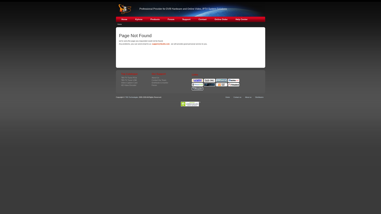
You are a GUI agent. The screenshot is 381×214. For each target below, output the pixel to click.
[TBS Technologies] (124, 9)
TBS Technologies (131, 97)
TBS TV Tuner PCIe (129, 78)
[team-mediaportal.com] (209, 84)
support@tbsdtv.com (161, 44)
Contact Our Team (159, 80)
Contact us (237, 97)
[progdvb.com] (197, 84)
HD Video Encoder (128, 85)
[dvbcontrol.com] (221, 80)
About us (248, 97)
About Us (155, 78)
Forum (171, 19)
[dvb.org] (209, 80)
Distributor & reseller (160, 83)
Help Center (242, 19)
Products (155, 19)
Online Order (221, 19)
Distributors (259, 97)
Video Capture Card (129, 83)
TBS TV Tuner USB (129, 80)
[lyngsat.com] (197, 80)
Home (124, 19)
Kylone (138, 19)
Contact (203, 19)
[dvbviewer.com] (221, 84)
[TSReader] (197, 88)
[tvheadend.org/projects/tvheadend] (233, 84)
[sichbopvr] (233, 80)
